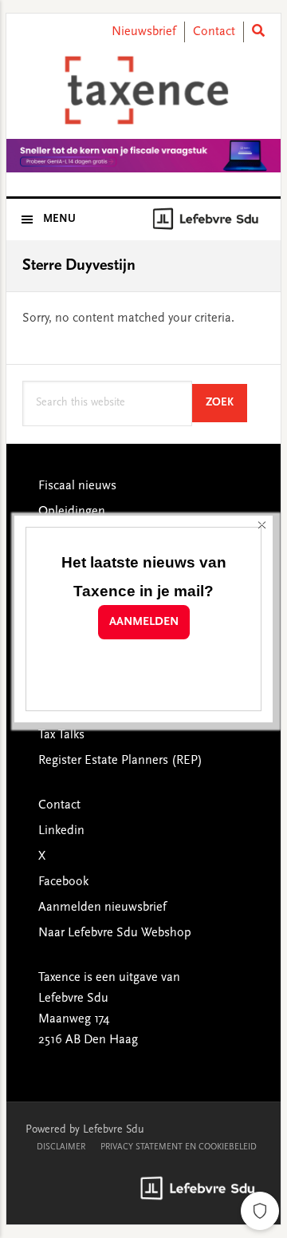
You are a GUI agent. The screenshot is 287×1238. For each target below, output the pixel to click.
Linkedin (61, 831)
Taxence (143, 90)
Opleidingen (71, 511)
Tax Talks (61, 735)
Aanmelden (144, 622)
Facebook (63, 882)
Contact (214, 32)
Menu (59, 219)
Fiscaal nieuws (77, 486)
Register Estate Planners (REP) (120, 760)
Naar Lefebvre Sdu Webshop (114, 933)
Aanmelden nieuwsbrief (102, 907)
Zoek (226, 403)
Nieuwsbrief (144, 32)
